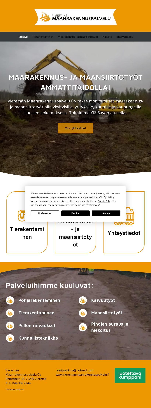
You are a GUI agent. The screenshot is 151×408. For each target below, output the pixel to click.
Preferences (44, 213)
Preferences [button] (93, 205)
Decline (75, 213)
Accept (106, 213)
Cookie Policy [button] (104, 201)
